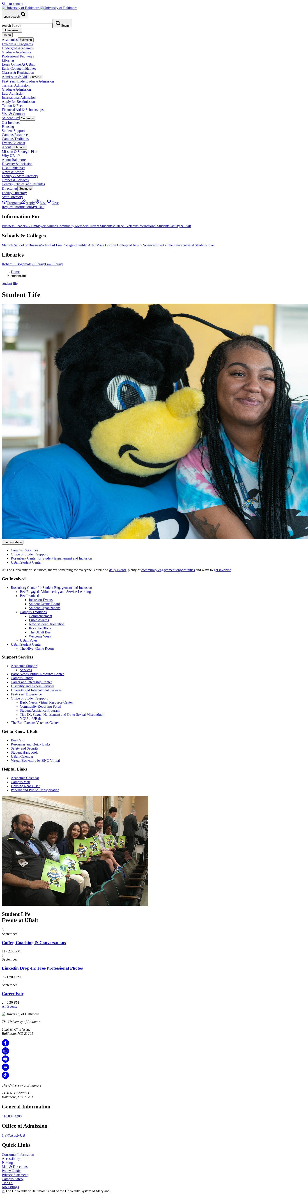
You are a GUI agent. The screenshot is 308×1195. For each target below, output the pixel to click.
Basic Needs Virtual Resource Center (37, 674)
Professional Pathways (18, 56)
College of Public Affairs (80, 245)
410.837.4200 (12, 1116)
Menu (7, 35)
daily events (117, 570)
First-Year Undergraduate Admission (28, 81)
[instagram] (5, 1053)
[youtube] (5, 1061)
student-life (10, 283)
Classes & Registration (18, 72)
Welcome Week (40, 636)
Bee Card (17, 740)
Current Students (100, 226)
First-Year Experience (26, 694)
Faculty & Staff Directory (20, 176)
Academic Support (24, 666)
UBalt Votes (28, 640)
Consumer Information (18, 1154)
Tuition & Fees (12, 106)
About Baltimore (14, 160)
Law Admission (13, 93)
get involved (222, 570)
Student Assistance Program (40, 710)
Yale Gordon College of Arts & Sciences (127, 245)
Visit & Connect (13, 114)
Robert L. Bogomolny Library (23, 264)
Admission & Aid (14, 77)
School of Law (51, 245)
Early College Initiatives (19, 68)
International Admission (19, 97)
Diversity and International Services (36, 690)
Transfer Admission (16, 85)
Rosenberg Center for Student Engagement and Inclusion (51, 558)
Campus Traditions (15, 139)
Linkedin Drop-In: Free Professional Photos (42, 968)
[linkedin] (5, 1069)
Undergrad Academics (18, 48)
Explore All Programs (17, 44)
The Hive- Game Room (37, 648)
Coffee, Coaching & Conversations (34, 942)
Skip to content (12, 4)
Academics (10, 39)
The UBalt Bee (40, 632)
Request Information (16, 207)
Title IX (7, 1183)
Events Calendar (13, 143)
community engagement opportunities (168, 570)
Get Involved (11, 122)
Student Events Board (44, 604)
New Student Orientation (46, 624)
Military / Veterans (125, 226)
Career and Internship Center (31, 682)
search (6, 25)
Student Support (13, 131)
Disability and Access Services (32, 686)
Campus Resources (15, 135)
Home (15, 272)
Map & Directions (15, 1167)
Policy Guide (11, 1171)
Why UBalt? (11, 156)
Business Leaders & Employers (24, 226)
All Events (9, 1006)
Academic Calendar (25, 778)
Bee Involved (29, 596)
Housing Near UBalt (25, 786)
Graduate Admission (16, 89)
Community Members (72, 226)
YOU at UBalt (30, 718)
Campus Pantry (22, 678)
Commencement (40, 616)
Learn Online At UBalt (18, 64)
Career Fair (12, 993)
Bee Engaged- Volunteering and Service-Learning (55, 592)
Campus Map (20, 782)
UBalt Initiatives (13, 168)
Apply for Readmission (18, 101)
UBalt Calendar (22, 756)
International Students (153, 226)
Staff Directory (12, 197)
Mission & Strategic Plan (19, 152)
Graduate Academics (16, 52)
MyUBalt (37, 207)
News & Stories (13, 172)
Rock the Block (40, 628)
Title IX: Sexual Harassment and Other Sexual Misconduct (61, 714)
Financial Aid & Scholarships (23, 110)
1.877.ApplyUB (13, 1135)
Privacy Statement (15, 1175)
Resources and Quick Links (30, 744)
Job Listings (10, 1187)
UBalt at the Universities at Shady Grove (185, 245)
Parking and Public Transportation (35, 790)
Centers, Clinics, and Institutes (23, 184)
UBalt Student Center (26, 562)
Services (26, 670)
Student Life (10, 118)
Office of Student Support (29, 554)
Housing (8, 126)
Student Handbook (24, 752)
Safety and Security (25, 748)
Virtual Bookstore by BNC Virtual (35, 760)
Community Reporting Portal (40, 706)
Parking (7, 1163)
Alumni (51, 226)
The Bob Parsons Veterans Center (35, 723)
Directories (9, 188)
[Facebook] (5, 1045)
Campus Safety (12, 1179)
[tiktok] (5, 1078)
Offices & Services (15, 180)
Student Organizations (44, 608)
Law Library (54, 264)
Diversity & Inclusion (17, 164)
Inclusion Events (41, 600)
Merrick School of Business (21, 245)
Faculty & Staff (180, 226)
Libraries (8, 60)
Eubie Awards (39, 620)
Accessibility (11, 1159)
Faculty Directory (14, 193)
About (6, 147)
